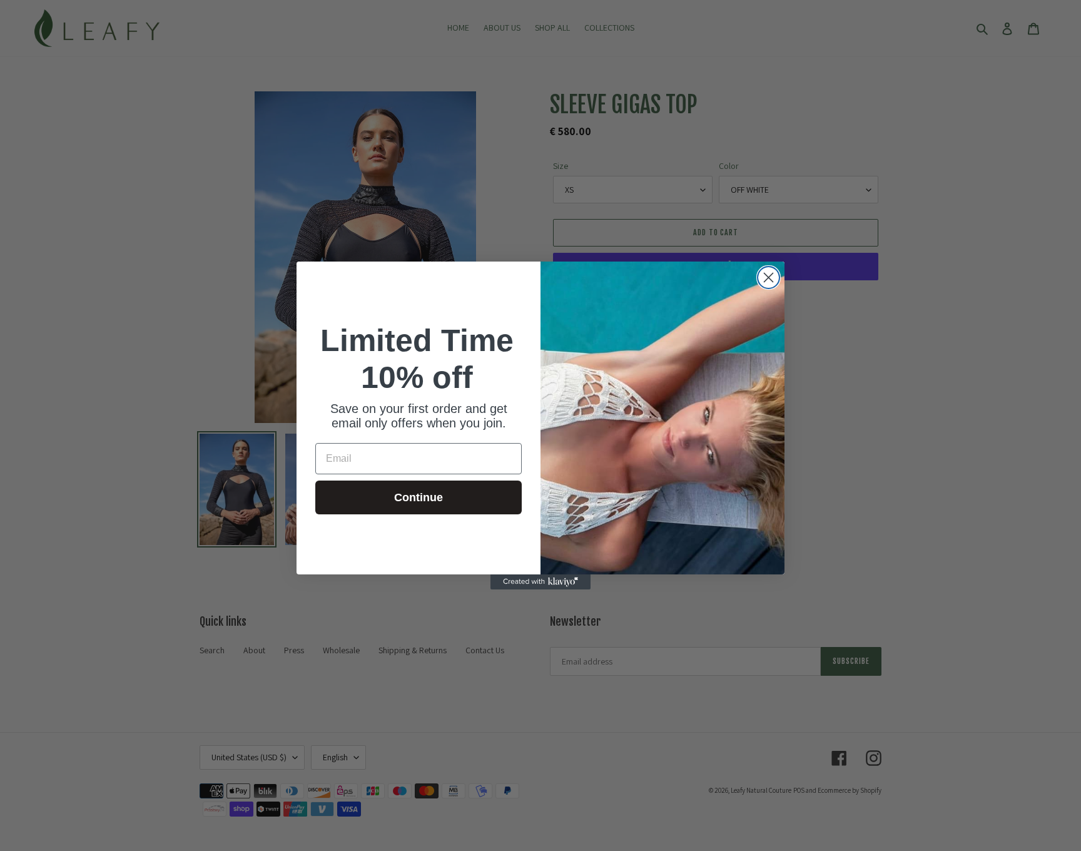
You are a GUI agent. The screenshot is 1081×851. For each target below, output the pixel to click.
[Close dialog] (768, 277)
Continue (418, 497)
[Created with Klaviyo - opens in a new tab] (540, 581)
